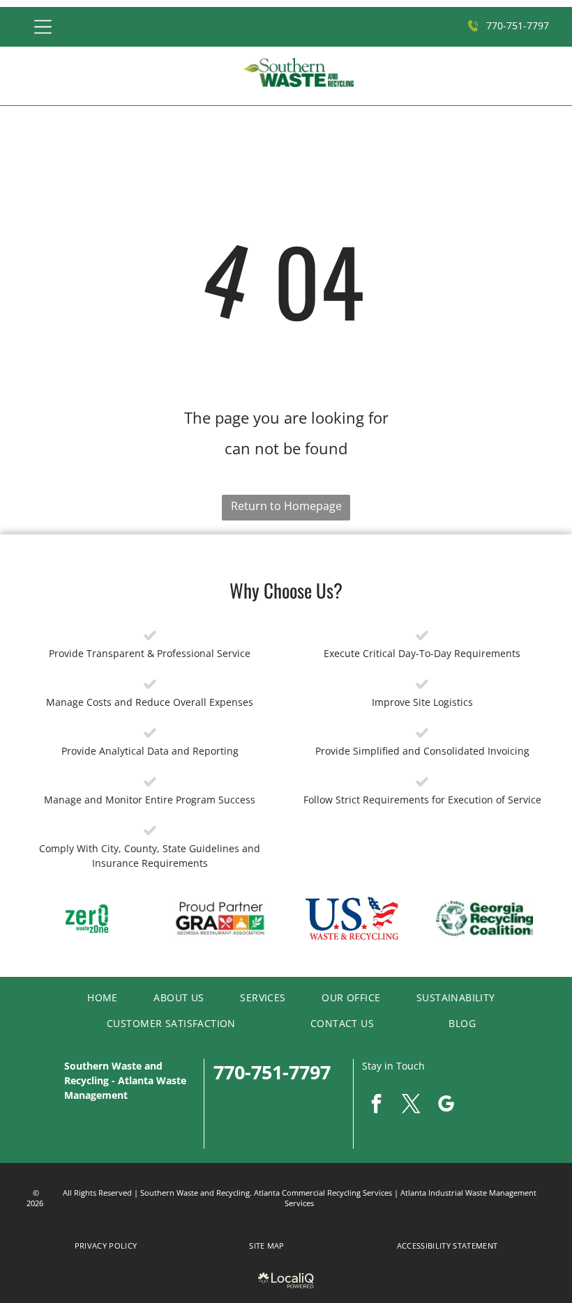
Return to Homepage (286, 506)
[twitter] (411, 1105)
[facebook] (376, 1105)
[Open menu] (43, 27)
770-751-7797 (272, 1072)
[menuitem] (97, 997)
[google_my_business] (446, 1105)
